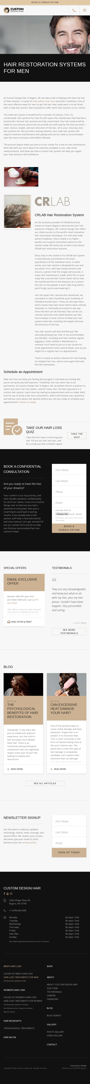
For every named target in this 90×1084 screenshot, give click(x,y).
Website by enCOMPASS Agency (74, 1068)
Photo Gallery (55, 1031)
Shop (50, 966)
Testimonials (54, 991)
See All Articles (45, 783)
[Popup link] (45, 177)
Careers (51, 995)
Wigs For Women (9, 1012)
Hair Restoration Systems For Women (16, 1005)
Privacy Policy (74, 1066)
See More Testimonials (69, 631)
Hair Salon (10, 1037)
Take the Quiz (77, 435)
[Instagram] (11, 893)
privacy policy (29, 842)
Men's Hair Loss (12, 966)
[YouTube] (7, 893)
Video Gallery (54, 1035)
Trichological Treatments (19, 1028)
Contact (52, 1044)
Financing (52, 999)
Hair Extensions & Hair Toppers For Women (18, 1008)
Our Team (52, 988)
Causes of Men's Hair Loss (18, 973)
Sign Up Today (69, 852)
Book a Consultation (69, 528)
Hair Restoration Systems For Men (15, 981)
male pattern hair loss (43, 101)
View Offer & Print (21, 621)
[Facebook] (4, 893)
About (50, 977)
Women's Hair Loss (14, 990)
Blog (50, 1008)
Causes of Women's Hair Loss (20, 997)
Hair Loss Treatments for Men (21, 977)
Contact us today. (27, 402)
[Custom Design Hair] (11, 10)
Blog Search (54, 1015)
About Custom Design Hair (62, 984)
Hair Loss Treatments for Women (23, 1000)
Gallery (51, 1024)
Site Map (83, 1066)
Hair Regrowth (12, 1021)
